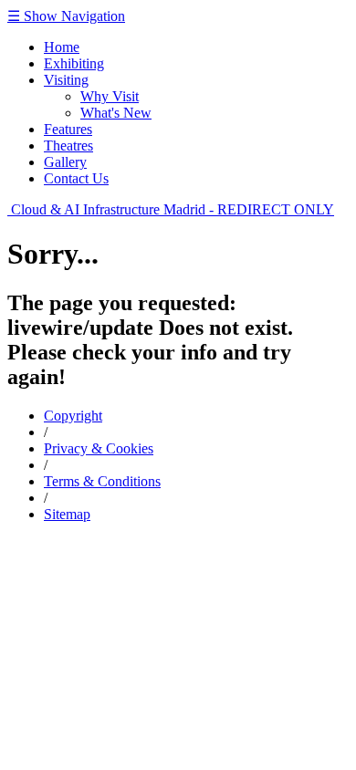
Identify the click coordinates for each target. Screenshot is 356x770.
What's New (116, 112)
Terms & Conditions (102, 481)
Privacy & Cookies (98, 448)
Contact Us (76, 178)
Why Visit (109, 96)
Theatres (68, 145)
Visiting (66, 80)
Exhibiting (74, 63)
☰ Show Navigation (66, 16)
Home (61, 47)
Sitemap (67, 514)
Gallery (65, 162)
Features (68, 129)
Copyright (73, 415)
